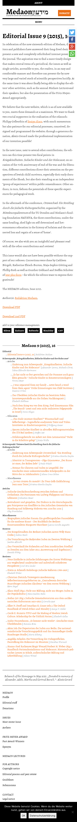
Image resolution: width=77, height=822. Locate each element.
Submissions (9, 785)
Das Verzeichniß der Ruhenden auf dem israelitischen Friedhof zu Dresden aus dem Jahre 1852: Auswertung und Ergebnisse (40, 547)
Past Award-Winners (13, 741)
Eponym (7, 747)
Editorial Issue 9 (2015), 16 (21, 354)
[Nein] (72, 812)
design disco (35, 121)
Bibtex (7, 330)
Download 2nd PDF (14, 316)
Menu (38, 22)
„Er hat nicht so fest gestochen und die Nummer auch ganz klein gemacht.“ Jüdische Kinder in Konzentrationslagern (43, 376)
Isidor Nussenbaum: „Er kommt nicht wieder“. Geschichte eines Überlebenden (40, 622)
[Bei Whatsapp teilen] (72, 54)
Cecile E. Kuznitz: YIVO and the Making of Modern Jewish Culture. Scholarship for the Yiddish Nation (37, 614)
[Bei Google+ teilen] (72, 47)
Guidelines (8, 779)
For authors (11, 764)
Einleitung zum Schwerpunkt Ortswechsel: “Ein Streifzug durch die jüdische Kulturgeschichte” (41, 454)
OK (23, 815)
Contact (8, 794)
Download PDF (11, 307)
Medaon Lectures (14, 756)
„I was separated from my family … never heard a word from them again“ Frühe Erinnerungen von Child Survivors (42, 386)
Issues (6, 717)
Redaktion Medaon (26, 298)
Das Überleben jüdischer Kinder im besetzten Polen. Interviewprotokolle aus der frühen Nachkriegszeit (39, 396)
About (38, 3)
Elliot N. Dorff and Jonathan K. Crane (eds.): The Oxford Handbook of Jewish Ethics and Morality (36, 607)
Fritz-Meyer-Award (15, 737)
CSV (60, 330)
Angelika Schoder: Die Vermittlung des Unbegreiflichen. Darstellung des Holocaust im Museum (36, 640)
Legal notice (9, 799)
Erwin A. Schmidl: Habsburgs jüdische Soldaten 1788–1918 (37, 570)
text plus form (13, 275)
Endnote (19, 330)
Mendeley (48, 330)
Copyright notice (11, 768)
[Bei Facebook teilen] (72, 39)
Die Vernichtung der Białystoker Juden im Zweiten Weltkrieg (39, 539)
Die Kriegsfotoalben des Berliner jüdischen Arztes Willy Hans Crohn (39, 533)
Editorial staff (10, 702)
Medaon (8, 692)
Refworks (34, 330)
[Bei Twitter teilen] (72, 32)
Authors (7, 727)
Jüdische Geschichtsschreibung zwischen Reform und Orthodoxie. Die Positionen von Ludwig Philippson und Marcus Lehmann (40, 495)
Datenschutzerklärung (42, 815)
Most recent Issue (12, 722)
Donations (8, 708)
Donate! (64, 13)
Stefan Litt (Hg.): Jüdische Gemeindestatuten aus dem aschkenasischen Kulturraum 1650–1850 (39, 599)
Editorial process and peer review (20, 774)
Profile (6, 697)
